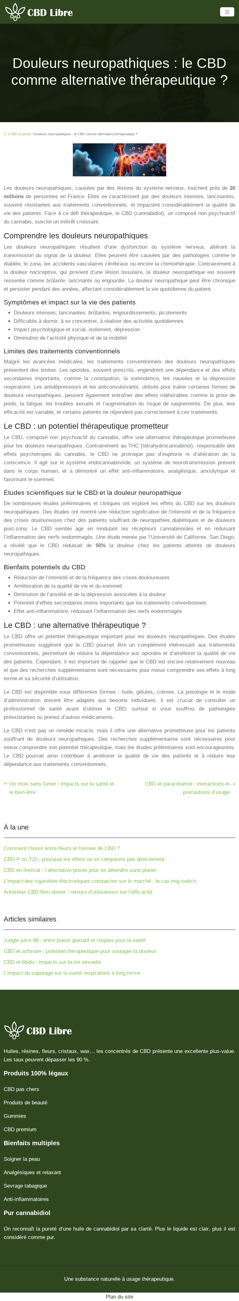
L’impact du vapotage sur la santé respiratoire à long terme (72, 973)
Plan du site (119, 1297)
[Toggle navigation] (227, 12)
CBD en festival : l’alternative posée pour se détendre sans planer (80, 870)
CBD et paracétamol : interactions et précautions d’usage (187, 788)
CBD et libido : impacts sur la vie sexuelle (52, 962)
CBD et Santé (20, 134)
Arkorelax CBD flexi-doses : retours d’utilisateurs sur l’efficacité (78, 892)
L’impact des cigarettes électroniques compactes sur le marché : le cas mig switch (100, 881)
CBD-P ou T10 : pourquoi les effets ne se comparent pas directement (84, 859)
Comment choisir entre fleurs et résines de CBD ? (62, 848)
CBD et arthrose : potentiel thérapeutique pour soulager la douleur (80, 951)
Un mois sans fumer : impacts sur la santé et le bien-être (61, 788)
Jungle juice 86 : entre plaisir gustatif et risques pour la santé (75, 940)
